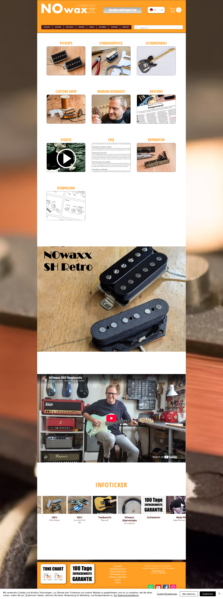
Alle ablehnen (188, 593)
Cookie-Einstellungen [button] (167, 593)
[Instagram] (173, 588)
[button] (176, 10)
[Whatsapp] (151, 588)
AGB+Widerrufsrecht (118, 569)
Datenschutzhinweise (118, 571)
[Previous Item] (42, 514)
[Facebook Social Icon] (166, 588)
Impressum (117, 566)
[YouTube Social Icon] (158, 588)
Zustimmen (207, 593)
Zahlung (118, 580)
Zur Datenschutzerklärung (126, 595)
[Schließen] (219, 594)
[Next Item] (180, 514)
